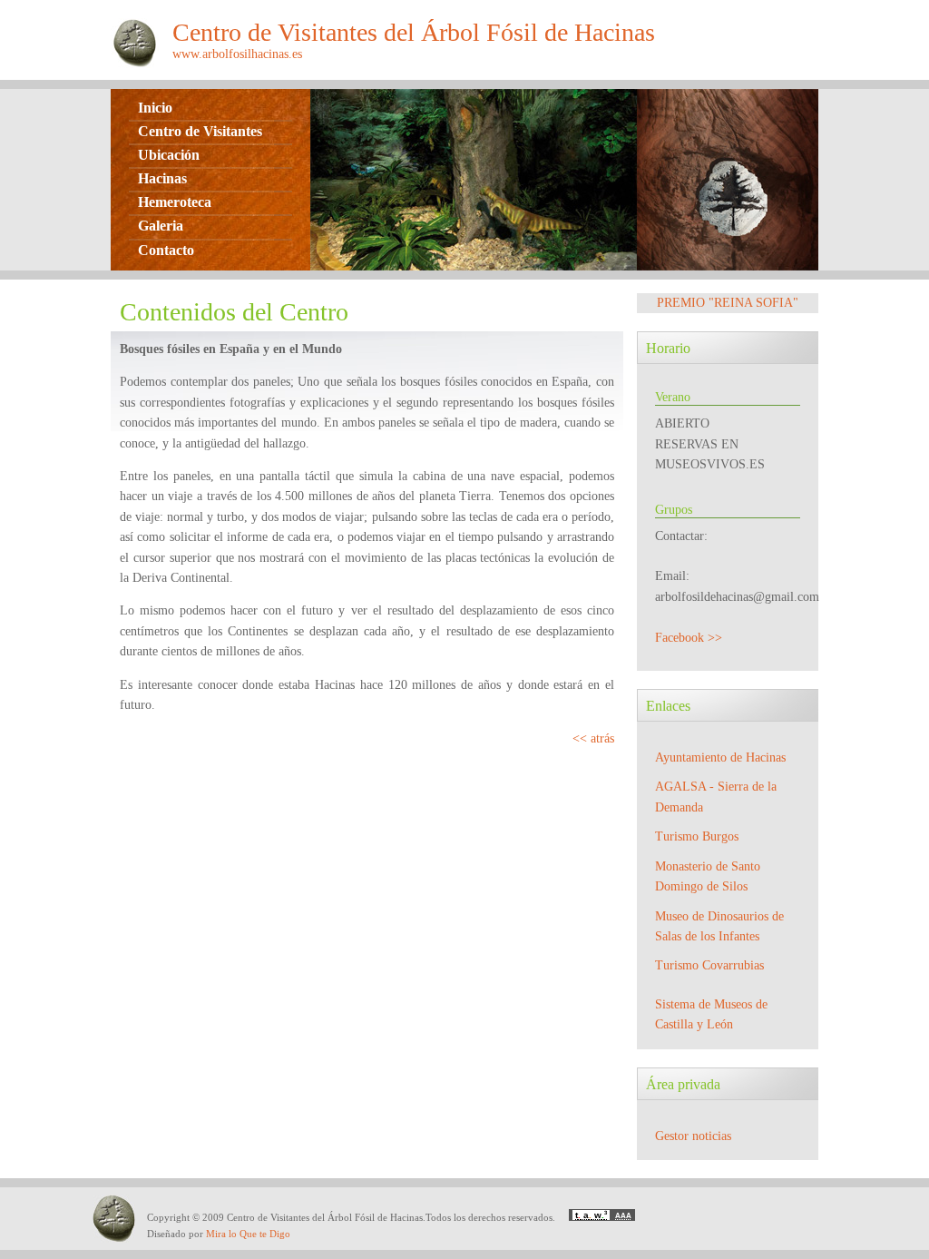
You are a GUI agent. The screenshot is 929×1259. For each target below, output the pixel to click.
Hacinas (162, 178)
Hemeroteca (174, 202)
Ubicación (169, 154)
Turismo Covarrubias (709, 965)
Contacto (166, 250)
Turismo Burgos (696, 836)
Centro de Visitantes (200, 131)
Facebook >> (688, 637)
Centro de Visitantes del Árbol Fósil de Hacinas (413, 32)
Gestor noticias (693, 1136)
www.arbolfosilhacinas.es (237, 54)
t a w (591, 1215)
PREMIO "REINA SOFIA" (727, 303)
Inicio (155, 107)
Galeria (160, 225)
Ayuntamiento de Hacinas (720, 757)
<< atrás (593, 738)
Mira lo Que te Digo (248, 1233)
